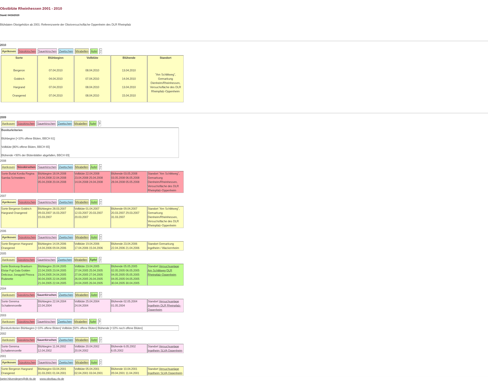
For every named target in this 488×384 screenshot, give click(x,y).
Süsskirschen (27, 51)
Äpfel (94, 51)
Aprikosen (8, 123)
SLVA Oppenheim (171, 350)
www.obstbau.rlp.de (52, 378)
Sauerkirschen (47, 51)
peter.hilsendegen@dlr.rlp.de (18, 378)
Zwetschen (66, 51)
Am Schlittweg (157, 270)
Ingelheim (154, 305)
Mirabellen (81, 51)
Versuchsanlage (169, 266)
